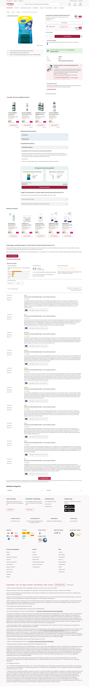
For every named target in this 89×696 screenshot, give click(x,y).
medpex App (20, 0)
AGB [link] (21, 584)
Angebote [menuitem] (62, 8)
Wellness (8, 576)
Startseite (8, 12)
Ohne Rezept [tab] (64, 22)
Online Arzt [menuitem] (17, 8)
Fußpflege (18, 12)
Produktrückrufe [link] (61, 564)
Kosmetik (13, 12)
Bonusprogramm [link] (9, 0)
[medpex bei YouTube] (60, 533)
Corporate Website (10, 584)
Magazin (15, 0)
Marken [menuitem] (55, 8)
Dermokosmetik (9, 564)
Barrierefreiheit (61, 571)
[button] (62, 77)
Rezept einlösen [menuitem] (9, 7)
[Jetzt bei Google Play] (73, 510)
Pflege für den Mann (10, 567)
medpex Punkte (61, 569)
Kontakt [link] (60, 567)
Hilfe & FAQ (60, 559)
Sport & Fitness (9, 571)
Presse (17, 584)
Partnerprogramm (36, 567)
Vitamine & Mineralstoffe (11, 562)
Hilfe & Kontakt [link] (48, 504)
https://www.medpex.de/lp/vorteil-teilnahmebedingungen (50, 611)
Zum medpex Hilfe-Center (50, 501)
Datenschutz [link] (30, 584)
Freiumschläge (61, 554)
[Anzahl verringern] (47, 36)
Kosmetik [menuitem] (42, 8)
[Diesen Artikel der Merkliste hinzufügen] (82, 36)
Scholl (59, 58)
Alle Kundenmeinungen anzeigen (13, 259)
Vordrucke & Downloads (37, 564)
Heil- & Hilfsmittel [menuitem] (48, 8)
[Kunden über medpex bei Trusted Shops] (76, 534)
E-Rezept (60, 552)
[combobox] (43, 4)
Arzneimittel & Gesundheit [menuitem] (25, 8)
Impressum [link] (50, 584)
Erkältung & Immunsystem (11, 557)
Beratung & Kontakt (73, 0)
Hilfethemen (80, 0)
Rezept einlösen (35, 559)
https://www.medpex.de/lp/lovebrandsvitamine (54, 630)
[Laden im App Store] (73, 506)
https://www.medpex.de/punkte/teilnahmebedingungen (41, 641)
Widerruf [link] (24, 584)
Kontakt (34, 552)
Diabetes (8, 554)
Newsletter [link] (34, 554)
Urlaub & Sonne (9, 569)
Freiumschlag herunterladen (38, 562)
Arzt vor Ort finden (74, 77)
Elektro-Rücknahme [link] (38, 584)
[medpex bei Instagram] (57, 533)
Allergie (7, 552)
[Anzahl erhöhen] (51, 36)
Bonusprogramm (36, 557)
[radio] (47, 26)
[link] (40, 540)
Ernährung (8, 559)
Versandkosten (61, 557)
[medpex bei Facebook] (55, 533)
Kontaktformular (48, 506)
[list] (24, 30)
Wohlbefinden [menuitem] (36, 8)
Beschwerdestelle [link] (62, 562)
